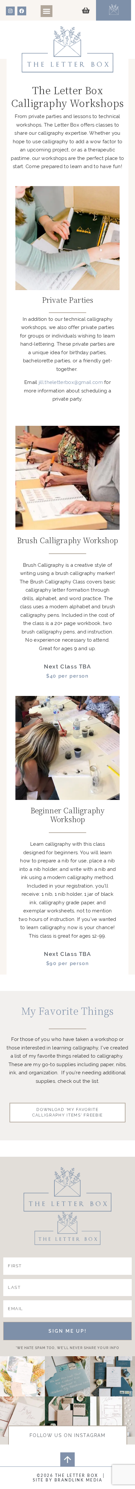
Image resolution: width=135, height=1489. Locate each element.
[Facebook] (21, 11)
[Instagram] (10, 11)
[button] (46, 11)
